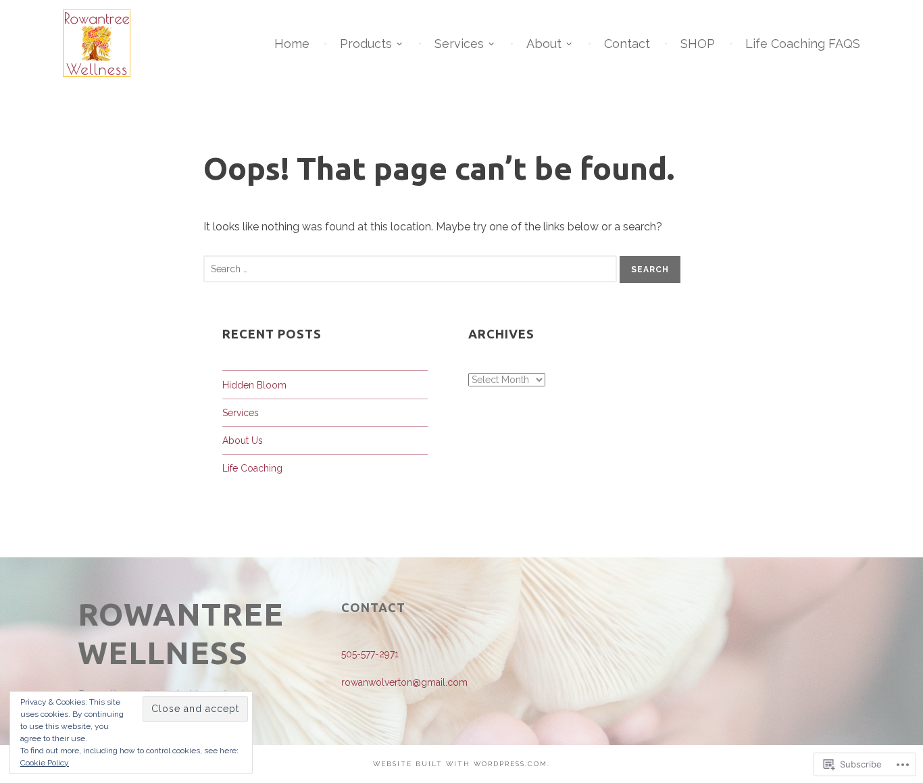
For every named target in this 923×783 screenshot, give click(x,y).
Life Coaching (252, 468)
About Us (242, 440)
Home (291, 44)
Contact (627, 44)
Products (366, 44)
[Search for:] (411, 268)
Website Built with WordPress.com (460, 763)
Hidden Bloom (254, 385)
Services (459, 44)
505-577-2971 (370, 654)
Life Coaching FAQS (802, 44)
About (544, 44)
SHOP (697, 44)
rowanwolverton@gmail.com (404, 682)
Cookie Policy (44, 762)
